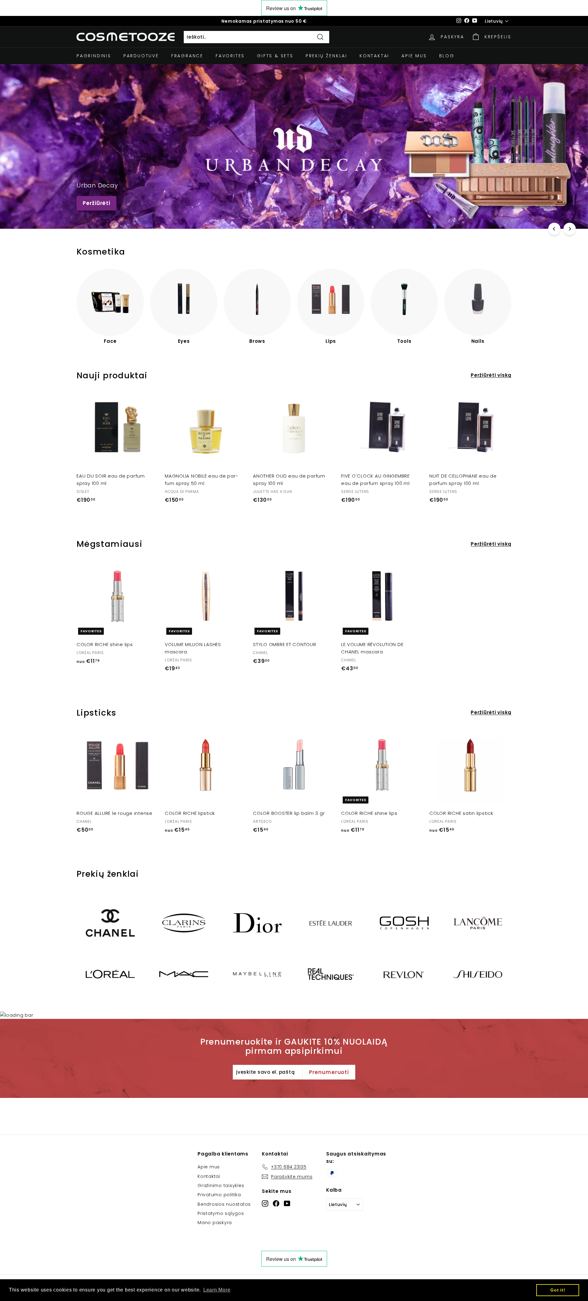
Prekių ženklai (326, 56)
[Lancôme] (477, 923)
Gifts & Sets (275, 56)
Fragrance (187, 56)
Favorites (230, 56)
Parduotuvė (141, 56)
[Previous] (554, 229)
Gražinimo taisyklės (221, 1185)
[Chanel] (110, 923)
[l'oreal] (110, 974)
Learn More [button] (217, 1289)
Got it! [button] (557, 1290)
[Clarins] (183, 922)
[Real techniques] (330, 974)
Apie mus (414, 56)
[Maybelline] (257, 974)
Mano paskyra (215, 1223)
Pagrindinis (94, 56)
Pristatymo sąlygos (221, 1213)
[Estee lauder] (330, 922)
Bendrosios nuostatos (224, 1204)
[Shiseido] (477, 974)
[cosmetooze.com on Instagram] (265, 1203)
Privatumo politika (219, 1195)
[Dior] (257, 923)
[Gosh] (404, 923)
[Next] (570, 229)
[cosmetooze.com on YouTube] (287, 1203)
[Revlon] (404, 974)
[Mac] (183, 974)
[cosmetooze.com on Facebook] (276, 1203)
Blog (446, 56)
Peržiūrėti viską (491, 375)
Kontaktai (374, 56)
